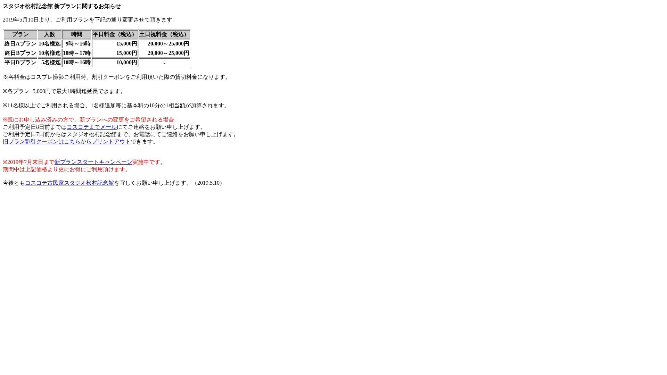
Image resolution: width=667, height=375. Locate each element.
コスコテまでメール (92, 127)
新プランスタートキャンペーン (93, 162)
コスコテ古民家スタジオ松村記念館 (69, 183)
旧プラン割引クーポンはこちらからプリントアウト (67, 141)
